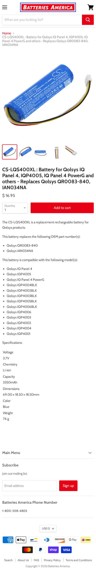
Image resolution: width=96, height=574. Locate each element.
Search (8, 560)
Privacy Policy (52, 560)
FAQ (36, 560)
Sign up (68, 486)
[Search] (88, 20)
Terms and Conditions (79, 560)
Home (6, 33)
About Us (23, 560)
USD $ (46, 528)
